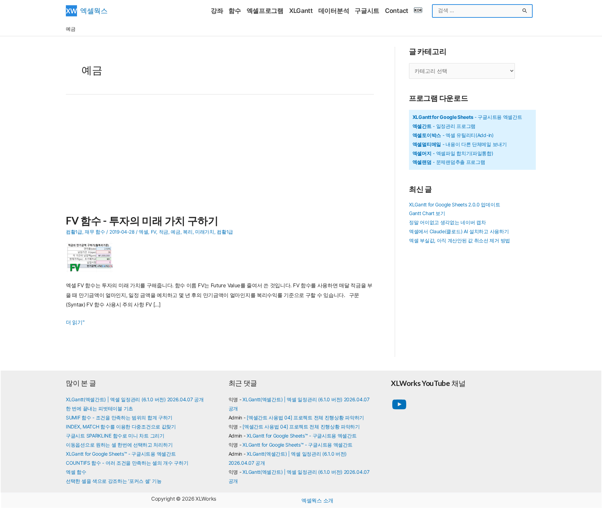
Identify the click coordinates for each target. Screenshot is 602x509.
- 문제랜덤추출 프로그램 (448, 162)
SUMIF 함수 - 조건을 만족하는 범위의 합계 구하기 (119, 417)
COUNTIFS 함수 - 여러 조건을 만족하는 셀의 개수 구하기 (127, 463)
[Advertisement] (220, 158)
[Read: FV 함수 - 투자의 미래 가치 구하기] (92, 256)
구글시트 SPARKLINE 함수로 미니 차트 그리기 (115, 436)
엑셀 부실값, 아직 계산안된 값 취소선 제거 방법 (459, 240)
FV (153, 232)
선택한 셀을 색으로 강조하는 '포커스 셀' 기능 (113, 481)
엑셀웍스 (94, 11)
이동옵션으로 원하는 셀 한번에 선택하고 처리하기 (119, 445)
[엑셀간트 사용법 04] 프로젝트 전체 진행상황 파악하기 (305, 417)
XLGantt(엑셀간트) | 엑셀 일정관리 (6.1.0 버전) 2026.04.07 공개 (135, 399)
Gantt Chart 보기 (427, 213)
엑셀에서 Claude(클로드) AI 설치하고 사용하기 (459, 231)
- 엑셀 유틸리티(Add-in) (453, 135)
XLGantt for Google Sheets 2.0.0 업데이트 (454, 204)
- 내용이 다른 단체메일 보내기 (459, 144)
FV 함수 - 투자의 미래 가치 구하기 (142, 220)
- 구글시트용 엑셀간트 (467, 117)
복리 (187, 232)
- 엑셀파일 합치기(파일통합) (452, 153)
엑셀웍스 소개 (317, 500)
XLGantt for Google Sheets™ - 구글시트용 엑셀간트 (121, 454)
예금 (175, 232)
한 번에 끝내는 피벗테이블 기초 (99, 408)
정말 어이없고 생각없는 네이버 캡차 (447, 222)
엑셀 (143, 232)
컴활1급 (74, 232)
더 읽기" (75, 323)
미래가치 (204, 232)
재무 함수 (95, 232)
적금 (163, 232)
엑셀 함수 (76, 472)
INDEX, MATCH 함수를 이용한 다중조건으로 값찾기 (121, 427)
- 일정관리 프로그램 (444, 126)
